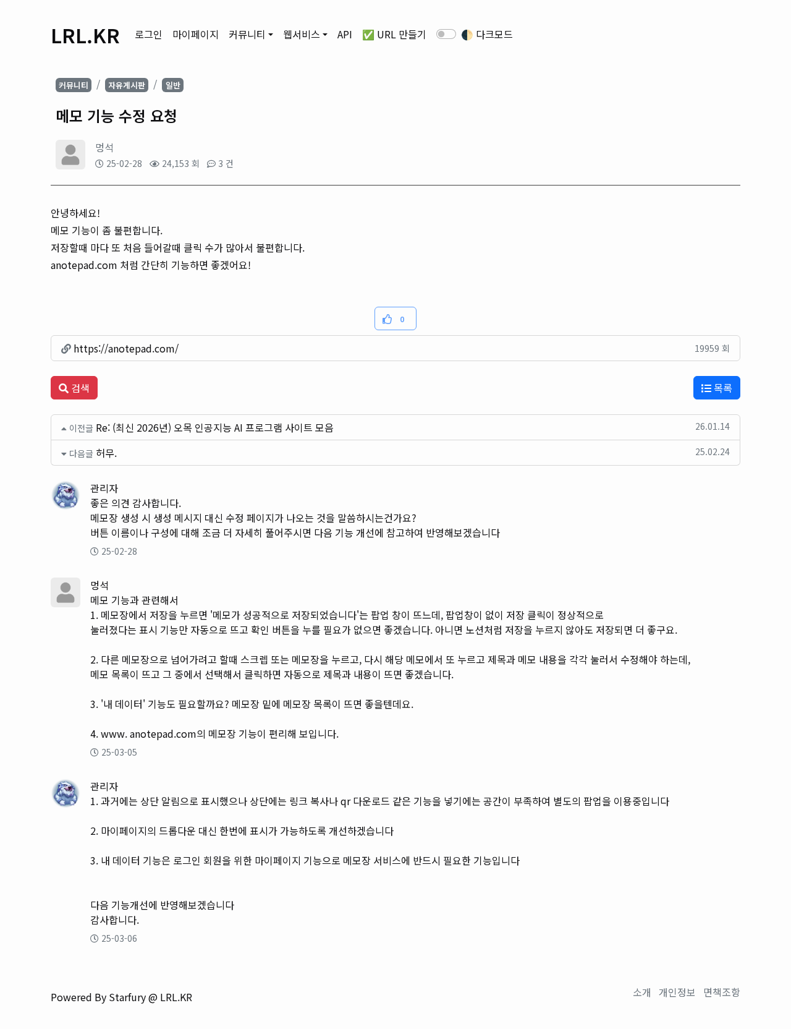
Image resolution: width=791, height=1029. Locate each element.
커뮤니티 (247, 34)
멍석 (104, 147)
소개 (642, 991)
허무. (106, 452)
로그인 (149, 34)
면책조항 (721, 991)
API (344, 34)
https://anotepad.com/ (125, 348)
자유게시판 (126, 85)
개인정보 (677, 991)
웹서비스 (301, 34)
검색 (79, 387)
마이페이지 (195, 34)
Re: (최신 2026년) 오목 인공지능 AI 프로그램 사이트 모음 (215, 427)
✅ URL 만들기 (394, 34)
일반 (173, 85)
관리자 (104, 487)
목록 (721, 387)
